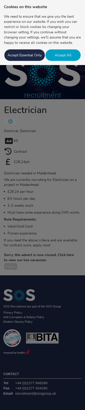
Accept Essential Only (25, 55)
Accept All (63, 55)
